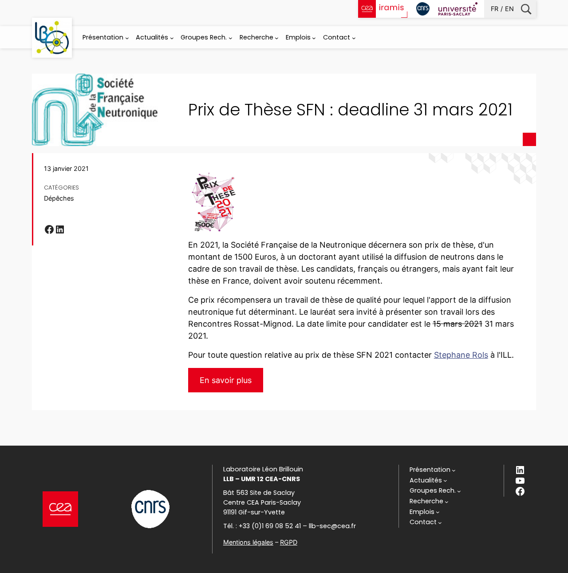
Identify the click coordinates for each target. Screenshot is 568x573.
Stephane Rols (461, 355)
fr (494, 8)
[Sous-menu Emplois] (314, 38)
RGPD (288, 542)
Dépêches (59, 198)
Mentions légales (248, 542)
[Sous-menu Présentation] (127, 38)
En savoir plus (226, 380)
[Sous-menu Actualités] (172, 38)
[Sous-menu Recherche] (277, 38)
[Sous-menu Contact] (354, 38)
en (509, 8)
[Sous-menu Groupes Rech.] (231, 38)
